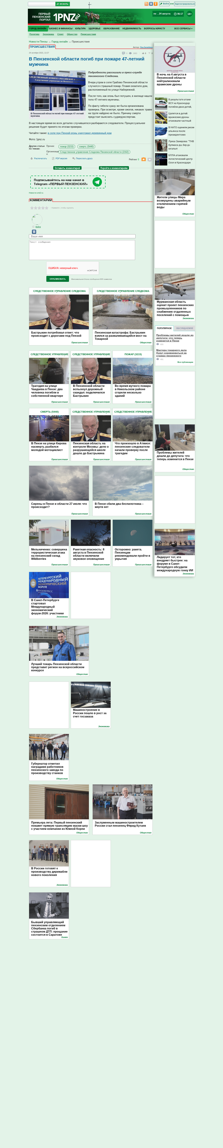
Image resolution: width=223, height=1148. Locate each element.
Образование (111, 28)
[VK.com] (32, 233)
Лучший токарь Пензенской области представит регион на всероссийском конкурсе (57, 667)
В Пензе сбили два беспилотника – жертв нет (119, 505)
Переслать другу (84, 158)
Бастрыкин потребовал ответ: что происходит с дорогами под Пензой (56, 334)
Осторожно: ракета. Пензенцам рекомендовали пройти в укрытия (132, 554)
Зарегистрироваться (185, 4)
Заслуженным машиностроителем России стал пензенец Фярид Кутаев (120, 824)
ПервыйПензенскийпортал (41, 16)
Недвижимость (131, 28)
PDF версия (61, 158)
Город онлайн (37, 28)
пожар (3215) (67, 146)
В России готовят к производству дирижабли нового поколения (49, 871)
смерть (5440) (86, 146)
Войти (166, 4)
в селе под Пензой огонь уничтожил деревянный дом (80, 133)
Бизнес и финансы (60, 28)
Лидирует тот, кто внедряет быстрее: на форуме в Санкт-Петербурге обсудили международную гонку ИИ (175, 564)
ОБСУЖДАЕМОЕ (184, 328)
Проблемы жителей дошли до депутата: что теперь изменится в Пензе (175, 338)
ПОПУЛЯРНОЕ (164, 328)
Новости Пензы (38, 41)
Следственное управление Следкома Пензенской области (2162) (94, 152)
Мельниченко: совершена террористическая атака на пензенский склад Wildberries (49, 554)
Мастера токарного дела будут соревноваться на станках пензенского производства (171, 353)
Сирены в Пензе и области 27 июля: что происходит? (59, 505)
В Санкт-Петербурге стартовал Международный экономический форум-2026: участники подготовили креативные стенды (49, 610)
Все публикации (185, 362)
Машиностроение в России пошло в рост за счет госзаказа (89, 713)
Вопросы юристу (154, 28)
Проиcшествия (88, 34)
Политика (34, 34)
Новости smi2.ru (36, 193)
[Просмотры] (131, 53)
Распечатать (40, 158)
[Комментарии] (123, 53)
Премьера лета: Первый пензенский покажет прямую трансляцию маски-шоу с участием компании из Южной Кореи (59, 825)
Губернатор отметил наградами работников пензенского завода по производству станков (47, 768)
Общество (72, 34)
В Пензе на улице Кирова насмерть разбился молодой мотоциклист (48, 446)
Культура (80, 28)
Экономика (48, 34)
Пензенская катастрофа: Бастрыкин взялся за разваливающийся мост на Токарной (121, 335)
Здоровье (95, 28)
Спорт (60, 34)
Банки (64, 937)
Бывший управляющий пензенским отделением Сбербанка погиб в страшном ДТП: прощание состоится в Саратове (49, 928)
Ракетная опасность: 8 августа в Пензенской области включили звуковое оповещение (88, 554)
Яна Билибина (146, 47)
